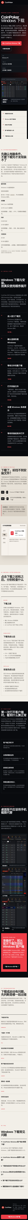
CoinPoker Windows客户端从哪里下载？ (13, 1143)
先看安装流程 (6, 48)
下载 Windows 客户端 (12, 966)
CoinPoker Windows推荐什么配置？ (13, 1159)
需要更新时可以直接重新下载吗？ (14, 1186)
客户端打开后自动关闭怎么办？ (13, 1180)
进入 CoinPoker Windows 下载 (11, 43)
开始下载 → (9, 332)
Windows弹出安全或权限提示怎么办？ (13, 1173)
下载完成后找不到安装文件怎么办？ (14, 1166)
